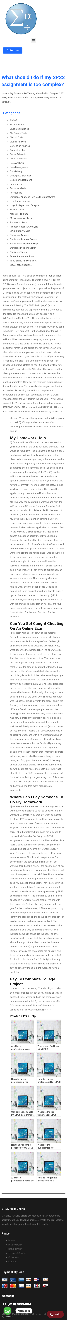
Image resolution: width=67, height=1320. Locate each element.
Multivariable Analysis (21, 218)
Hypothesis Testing (20, 201)
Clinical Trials (16, 137)
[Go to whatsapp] (7, 1311)
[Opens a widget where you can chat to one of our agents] (55, 1314)
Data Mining (16, 171)
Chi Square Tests (18, 133)
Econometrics (17, 184)
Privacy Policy (15, 1244)
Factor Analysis (18, 188)
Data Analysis (17, 163)
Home (4, 93)
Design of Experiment (21, 179)
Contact (12, 1261)
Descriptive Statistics (20, 175)
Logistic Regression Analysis (24, 205)
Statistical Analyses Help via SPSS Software (32, 197)
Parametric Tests (19, 222)
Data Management (19, 167)
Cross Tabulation (18, 154)
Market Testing (17, 209)
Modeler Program (19, 213)
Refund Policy (15, 1249)
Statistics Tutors (18, 252)
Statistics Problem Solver (23, 247)
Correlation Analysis (20, 146)
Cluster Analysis (18, 141)
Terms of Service (17, 1253)
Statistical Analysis (19, 235)
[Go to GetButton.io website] (7, 1317)
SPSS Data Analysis (20, 231)
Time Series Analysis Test (23, 260)
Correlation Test (18, 150)
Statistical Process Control (23, 239)
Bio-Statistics (17, 124)
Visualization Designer (21, 264)
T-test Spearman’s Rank (22, 256)
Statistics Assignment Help (24, 243)
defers (38, 544)
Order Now (13, 1257)
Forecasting (16, 192)
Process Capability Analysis (24, 226)
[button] (33, 40)
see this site (47, 309)
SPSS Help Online (44, 1313)
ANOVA (13, 120)
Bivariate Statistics (19, 128)
